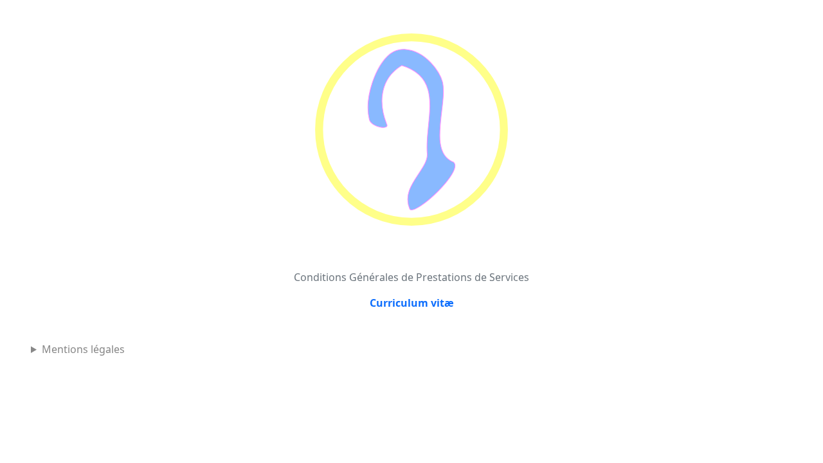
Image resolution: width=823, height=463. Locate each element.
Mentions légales (83, 349)
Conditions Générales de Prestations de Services (411, 277)
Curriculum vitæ (412, 303)
